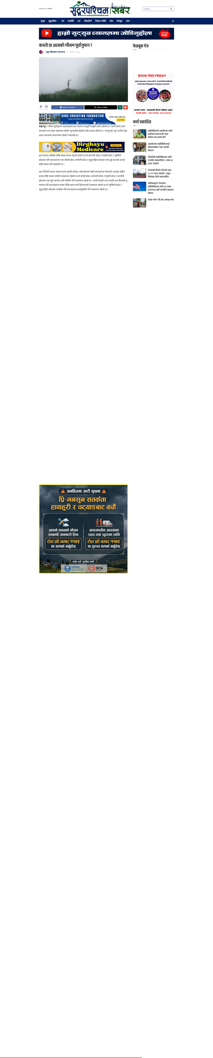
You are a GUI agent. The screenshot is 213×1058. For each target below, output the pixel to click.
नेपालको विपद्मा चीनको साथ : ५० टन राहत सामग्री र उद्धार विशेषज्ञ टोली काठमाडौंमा (160, 173)
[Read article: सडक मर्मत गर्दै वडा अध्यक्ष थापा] (139, 203)
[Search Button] (172, 9)
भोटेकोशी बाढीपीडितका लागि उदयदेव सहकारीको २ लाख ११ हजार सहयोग (160, 160)
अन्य (127, 21)
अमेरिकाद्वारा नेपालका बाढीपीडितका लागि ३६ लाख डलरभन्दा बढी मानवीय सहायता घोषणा (161, 188)
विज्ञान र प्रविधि (100, 21)
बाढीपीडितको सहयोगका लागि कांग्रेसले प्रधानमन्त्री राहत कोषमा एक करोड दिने (160, 134)
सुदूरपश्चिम (52, 21)
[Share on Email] (125, 107)
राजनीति (71, 21)
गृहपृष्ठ (43, 21)
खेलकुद (119, 21)
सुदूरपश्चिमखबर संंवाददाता (55, 52)
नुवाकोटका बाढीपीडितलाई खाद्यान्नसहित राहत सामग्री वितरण (159, 147)
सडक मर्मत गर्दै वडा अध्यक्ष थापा (161, 200)
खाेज (111, 21)
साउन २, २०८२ (75, 52)
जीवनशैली (88, 21)
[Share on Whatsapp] (120, 107)
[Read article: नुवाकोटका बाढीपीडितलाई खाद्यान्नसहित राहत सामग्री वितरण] (139, 147)
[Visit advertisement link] (106, 35)
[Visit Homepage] (100, 9)
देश (63, 21)
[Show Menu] (173, 21)
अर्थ (78, 21)
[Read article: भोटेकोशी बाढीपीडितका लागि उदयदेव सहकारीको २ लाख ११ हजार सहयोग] (139, 160)
